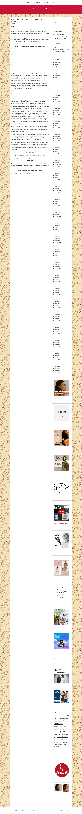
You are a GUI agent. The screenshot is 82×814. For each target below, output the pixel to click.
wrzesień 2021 (57, 218)
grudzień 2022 (57, 186)
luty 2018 (56, 312)
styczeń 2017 (57, 340)
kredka (65, 721)
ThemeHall (70, 810)
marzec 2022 (57, 205)
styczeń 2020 (57, 262)
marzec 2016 (57, 362)
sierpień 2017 (57, 325)
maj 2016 (56, 357)
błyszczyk (64, 715)
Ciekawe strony (36, 2)
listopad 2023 (57, 162)
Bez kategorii (57, 62)
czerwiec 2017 (57, 329)
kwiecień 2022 (57, 203)
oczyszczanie (55, 729)
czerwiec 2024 (57, 147)
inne (55, 69)
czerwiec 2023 (57, 173)
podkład (63, 731)
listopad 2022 (57, 188)
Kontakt (53, 2)
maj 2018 (56, 305)
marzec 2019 (57, 283)
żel (58, 746)
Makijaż (56, 73)
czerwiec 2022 (57, 199)
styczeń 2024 (57, 158)
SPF (62, 739)
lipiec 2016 (57, 353)
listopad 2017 (57, 318)
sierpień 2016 (57, 351)
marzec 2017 (57, 335)
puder (66, 734)
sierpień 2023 (57, 169)
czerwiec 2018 (57, 303)
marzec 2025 (57, 127)
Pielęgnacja (57, 79)
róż (66, 737)
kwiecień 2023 (57, 177)
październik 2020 (58, 242)
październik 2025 (58, 112)
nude (64, 726)
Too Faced (56, 742)
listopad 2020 (57, 240)
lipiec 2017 (57, 327)
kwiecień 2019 (57, 281)
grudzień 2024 (57, 134)
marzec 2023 (57, 179)
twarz (63, 742)
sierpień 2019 (57, 273)
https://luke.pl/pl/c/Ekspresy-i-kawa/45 (61, 523)
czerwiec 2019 (57, 277)
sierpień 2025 (57, 116)
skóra (60, 739)
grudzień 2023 (57, 160)
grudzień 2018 (57, 290)
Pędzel (55, 737)
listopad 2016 (57, 344)
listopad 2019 (57, 266)
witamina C (59, 744)
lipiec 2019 (57, 275)
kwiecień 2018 (57, 307)
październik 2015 (58, 372)
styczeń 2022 (57, 210)
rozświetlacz (61, 737)
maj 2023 (56, 175)
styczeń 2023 (57, 184)
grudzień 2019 (57, 264)
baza (55, 715)
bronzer (58, 715)
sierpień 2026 (57, 90)
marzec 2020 (57, 257)
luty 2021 (56, 234)
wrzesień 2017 (57, 322)
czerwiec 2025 (57, 121)
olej (58, 729)
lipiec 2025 (57, 119)
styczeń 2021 (57, 236)
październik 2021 (58, 216)
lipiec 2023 (57, 171)
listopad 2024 (57, 136)
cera (67, 716)
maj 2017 (56, 331)
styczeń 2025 (57, 132)
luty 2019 (56, 286)
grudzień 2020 (57, 238)
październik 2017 (58, 320)
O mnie (28, 2)
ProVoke (61, 734)
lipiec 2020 (57, 249)
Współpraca (46, 2)
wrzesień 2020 (57, 244)
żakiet (29, 173)
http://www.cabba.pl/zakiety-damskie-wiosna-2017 (30, 46)
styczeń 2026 (57, 106)
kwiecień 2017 (57, 333)
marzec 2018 (57, 309)
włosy (64, 744)
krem (56, 723)
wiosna (26, 173)
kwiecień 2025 (57, 125)
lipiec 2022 (57, 197)
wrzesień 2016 (57, 349)
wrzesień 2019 (57, 270)
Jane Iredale (56, 721)
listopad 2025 (57, 110)
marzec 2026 (57, 101)
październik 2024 (58, 138)
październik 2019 (58, 268)
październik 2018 (58, 294)
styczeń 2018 (57, 314)
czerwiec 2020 (57, 251)
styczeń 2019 (57, 288)
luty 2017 (56, 338)
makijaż (60, 723)
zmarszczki (55, 746)
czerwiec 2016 (57, 355)
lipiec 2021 (57, 223)
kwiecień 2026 (57, 99)
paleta (64, 729)
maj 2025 (56, 123)
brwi (60, 715)
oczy (67, 726)
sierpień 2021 (57, 221)
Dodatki (16, 173)
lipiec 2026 (57, 93)
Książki (56, 71)
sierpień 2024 (57, 143)
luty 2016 (56, 364)
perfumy (59, 731)
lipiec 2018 (57, 301)
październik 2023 (58, 164)
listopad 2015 (57, 370)
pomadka (57, 734)
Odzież (56, 77)
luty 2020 (56, 260)
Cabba (23, 173)
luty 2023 (56, 182)
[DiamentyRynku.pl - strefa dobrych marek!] (41, 11)
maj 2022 (56, 201)
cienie (56, 718)
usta (66, 742)
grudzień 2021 (57, 212)
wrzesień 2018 (57, 296)
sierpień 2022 (57, 195)
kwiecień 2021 (57, 229)
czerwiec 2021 (57, 225)
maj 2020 (56, 253)
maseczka (56, 726)
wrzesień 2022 (57, 192)
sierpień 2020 (57, 247)
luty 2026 (56, 103)
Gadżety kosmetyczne (59, 66)
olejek (60, 729)
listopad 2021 (57, 214)
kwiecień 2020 (57, 255)
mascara (66, 724)
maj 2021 (56, 227)
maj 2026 (56, 97)
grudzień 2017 (57, 316)
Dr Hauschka (65, 718)
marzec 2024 (57, 153)
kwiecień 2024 (57, 151)
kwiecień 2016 (57, 359)
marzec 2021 (57, 231)
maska (61, 726)
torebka (60, 742)
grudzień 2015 (57, 368)
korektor (61, 721)
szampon (64, 739)
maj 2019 (56, 279)
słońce (67, 739)
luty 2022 (56, 208)
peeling (55, 731)
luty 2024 (56, 156)
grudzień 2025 (57, 108)
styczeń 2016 (57, 366)
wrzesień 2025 (57, 114)
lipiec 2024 (57, 145)
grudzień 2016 (57, 342)
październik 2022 (58, 190)
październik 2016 (58, 346)
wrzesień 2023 (57, 166)
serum (56, 739)
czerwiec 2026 (57, 95)
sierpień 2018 (57, 299)
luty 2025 (56, 129)
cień (60, 718)
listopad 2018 (57, 292)
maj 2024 (56, 149)
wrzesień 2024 (57, 140)
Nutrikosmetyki (57, 75)
